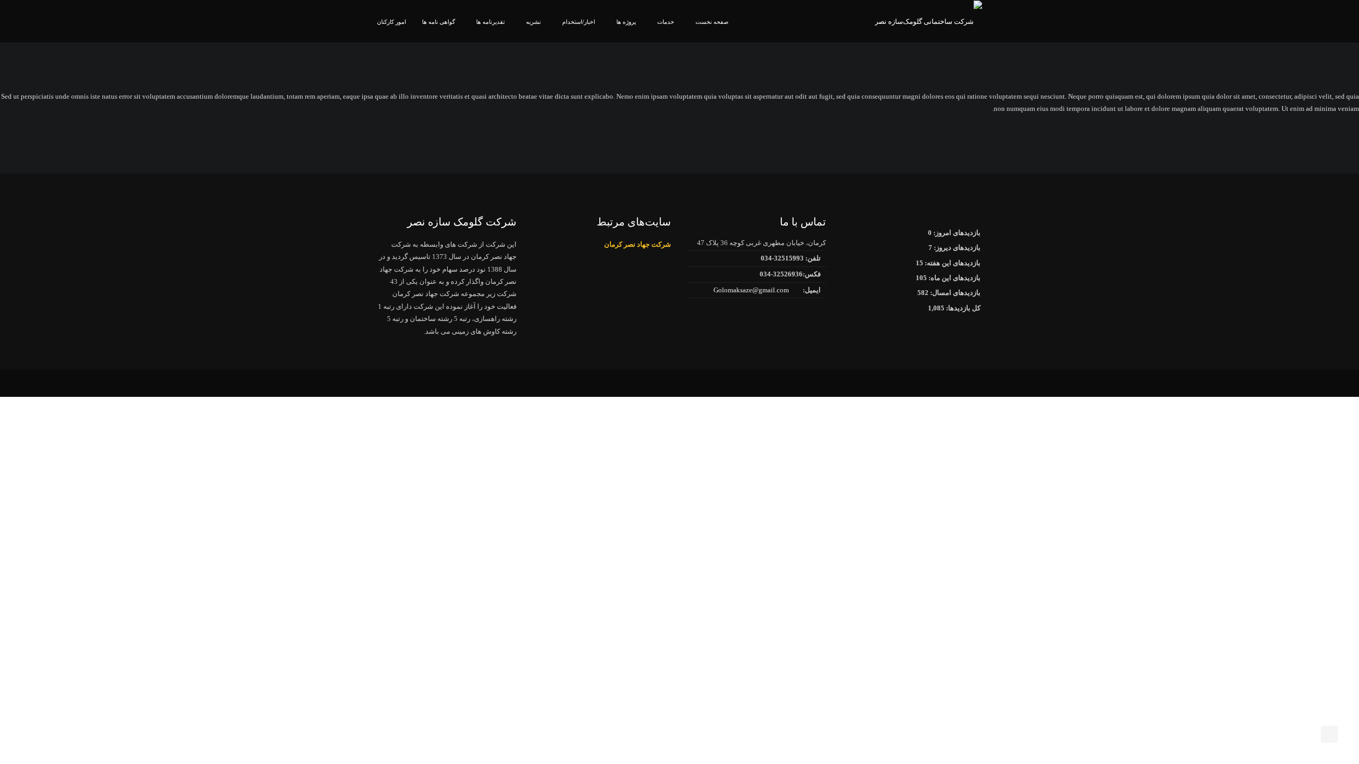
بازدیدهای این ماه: (953, 278)
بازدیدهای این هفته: (951, 263)
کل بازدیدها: (962, 308)
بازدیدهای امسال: (954, 293)
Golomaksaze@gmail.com (751, 290)
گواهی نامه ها (438, 22)
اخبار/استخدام (578, 22)
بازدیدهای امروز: (956, 233)
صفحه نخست (711, 22)
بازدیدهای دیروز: (956, 247)
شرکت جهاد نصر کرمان (637, 244)
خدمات (665, 22)
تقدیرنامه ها (490, 22)
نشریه (533, 22)
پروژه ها (626, 22)
